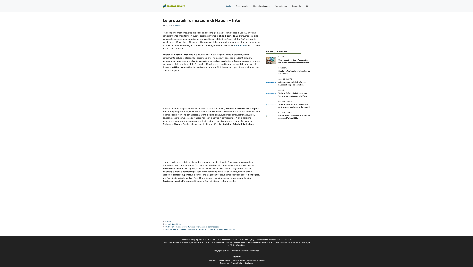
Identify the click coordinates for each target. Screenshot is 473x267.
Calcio (228, 6)
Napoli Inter (176, 224)
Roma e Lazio (240, 45)
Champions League (261, 6)
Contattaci (255, 251)
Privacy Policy (236, 263)
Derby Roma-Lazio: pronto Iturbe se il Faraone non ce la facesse (192, 227)
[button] (307, 6)
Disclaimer (249, 263)
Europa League (280, 6)
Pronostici (296, 6)
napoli (168, 224)
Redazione (224, 263)
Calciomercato (242, 6)
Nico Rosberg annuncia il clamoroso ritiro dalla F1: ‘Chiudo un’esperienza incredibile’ (200, 229)
